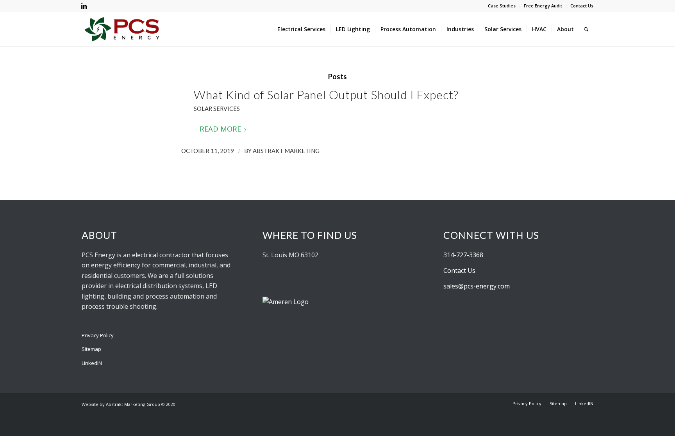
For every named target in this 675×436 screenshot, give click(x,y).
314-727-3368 (463, 255)
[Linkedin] (84, 6)
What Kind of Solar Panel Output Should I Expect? (326, 94)
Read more (220, 128)
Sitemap (91, 348)
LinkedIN (92, 363)
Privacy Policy (98, 335)
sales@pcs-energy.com (476, 286)
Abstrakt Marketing (286, 150)
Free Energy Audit (543, 6)
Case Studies (502, 6)
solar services (217, 108)
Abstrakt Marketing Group (133, 404)
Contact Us (581, 6)
